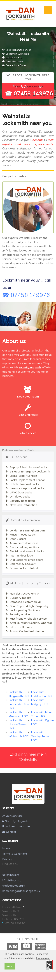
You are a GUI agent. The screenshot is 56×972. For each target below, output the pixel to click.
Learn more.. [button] (43, 958)
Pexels (35, 104)
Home (6, 848)
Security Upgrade (16, 821)
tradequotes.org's (13, 885)
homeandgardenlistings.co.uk (21, 891)
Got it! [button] (10, 966)
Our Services (14, 816)
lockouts (35, 359)
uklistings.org (10, 875)
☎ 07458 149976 (29, 93)
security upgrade (30, 367)
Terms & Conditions (15, 853)
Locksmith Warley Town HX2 (40, 736)
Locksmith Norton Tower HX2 (18, 724)
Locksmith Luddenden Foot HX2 (19, 704)
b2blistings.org (11, 880)
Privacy (7, 859)
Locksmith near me (17, 826)
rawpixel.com (17, 450)
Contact (11, 832)
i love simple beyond (18, 104)
